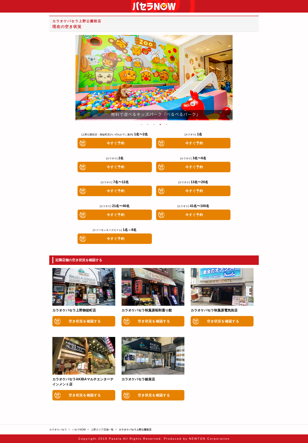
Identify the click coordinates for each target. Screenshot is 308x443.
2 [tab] (148, 124)
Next (228, 78)
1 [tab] (141, 124)
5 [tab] (166, 124)
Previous (79, 78)
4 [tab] (160, 124)
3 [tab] (154, 124)
